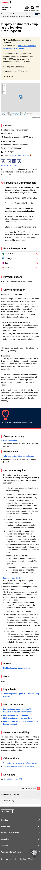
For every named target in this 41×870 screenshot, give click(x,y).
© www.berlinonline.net (18, 115)
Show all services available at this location (19, 766)
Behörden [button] (5, 826)
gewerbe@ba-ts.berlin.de (19, 155)
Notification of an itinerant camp (16, 668)
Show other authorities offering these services (20, 763)
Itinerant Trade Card (11, 578)
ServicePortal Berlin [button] (10, 795)
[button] (37, 14)
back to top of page (29, 788)
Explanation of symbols (9, 165)
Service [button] (4, 820)
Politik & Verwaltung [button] (10, 833)
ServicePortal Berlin (8, 14)
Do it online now (10, 441)
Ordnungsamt (27, 16)
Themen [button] (4, 846)
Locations (20, 14)
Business (29, 14)
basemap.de (15, 113)
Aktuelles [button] (5, 839)
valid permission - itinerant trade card (18, 456)
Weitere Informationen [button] (11, 852)
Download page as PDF (13, 779)
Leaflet (4, 113)
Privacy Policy (8, 801)
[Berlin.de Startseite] (6, 2)
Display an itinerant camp (11, 16)
